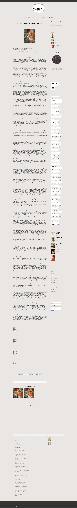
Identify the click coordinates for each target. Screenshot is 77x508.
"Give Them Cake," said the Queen (20, 482)
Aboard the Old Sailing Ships (19, 464)
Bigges (53, 114)
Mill (56, 183)
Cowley (53, 128)
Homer (53, 161)
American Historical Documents (55, 100)
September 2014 (54, 285)
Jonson (60, 166)
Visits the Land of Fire (58, 244)
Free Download (58, 144)
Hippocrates (57, 153)
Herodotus (58, 152)
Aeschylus (57, 96)
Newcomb (53, 188)
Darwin (53, 130)
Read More (58, 74)
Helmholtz (53, 152)
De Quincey (57, 130)
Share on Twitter (31, 374)
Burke (56, 117)
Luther (53, 177)
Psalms (55, 196)
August (29, 376)
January (58, 164)
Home (14, 0)
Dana (56, 128)
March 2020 (53, 276)
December (17, 443)
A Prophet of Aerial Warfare (19, 487)
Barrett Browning (54, 108)
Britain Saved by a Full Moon (19, 459)
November (17, 444)
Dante (59, 128)
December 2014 (53, 280)
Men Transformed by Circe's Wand (21, 484)
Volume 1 (57, 218)
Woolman (53, 224)
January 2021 (53, 269)
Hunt (55, 163)
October (53, 191)
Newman (57, 188)
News (60, 188)
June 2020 (52, 271)
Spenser (53, 208)
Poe (59, 194)
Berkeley (57, 111)
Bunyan (53, 117)
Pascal (59, 191)
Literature (53, 174)
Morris (60, 186)
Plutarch (55, 194)
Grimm (57, 147)
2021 (15, 439)
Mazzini (53, 183)
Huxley (58, 163)
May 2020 (52, 273)
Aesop (52, 98)
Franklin (53, 144)
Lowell (58, 175)
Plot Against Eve (17, 467)
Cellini (59, 122)
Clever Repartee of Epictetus (20, 480)
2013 (15, 497)
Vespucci (57, 216)
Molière (53, 185)
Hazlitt (56, 150)
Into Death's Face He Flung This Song (21, 475)
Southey (57, 207)
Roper (53, 199)
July (15, 495)
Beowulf (53, 111)
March (56, 180)
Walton (53, 219)
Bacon (56, 106)
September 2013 (54, 293)
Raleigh (53, 197)
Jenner (53, 166)
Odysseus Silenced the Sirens (57, 442)
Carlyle (56, 122)
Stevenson (53, 210)
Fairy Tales (53, 139)
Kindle (59, 169)
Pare (56, 191)
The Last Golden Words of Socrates (21, 486)
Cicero (53, 125)
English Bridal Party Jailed (19, 483)
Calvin (53, 122)
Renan (56, 197)
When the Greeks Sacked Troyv (20, 491)
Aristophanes (56, 103)
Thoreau (53, 216)
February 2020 (53, 278)
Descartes (57, 133)
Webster (53, 221)
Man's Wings (58, 249)
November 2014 (54, 282)
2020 (15, 440)
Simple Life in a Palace (18, 451)
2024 (15, 437)
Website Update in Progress (59, 233)
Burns (59, 117)
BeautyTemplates (20, 506)
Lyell (56, 177)
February (53, 141)
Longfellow (54, 175)
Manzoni (53, 180)
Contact (17, 0)
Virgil (60, 216)
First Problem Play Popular (59, 238)
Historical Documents (55, 155)
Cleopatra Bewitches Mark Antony (20, 454)
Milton (59, 183)
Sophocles (53, 207)
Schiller (58, 202)
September (17, 447)
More (57, 186)
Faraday (57, 139)
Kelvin (53, 169)
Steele (56, 208)
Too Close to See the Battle (19, 478)
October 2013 (53, 291)
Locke (57, 174)
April (52, 103)
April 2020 (53, 275)
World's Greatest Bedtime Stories (20, 490)
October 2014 (53, 284)
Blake (56, 114)
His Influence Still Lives (19, 494)
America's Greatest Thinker (19, 450)
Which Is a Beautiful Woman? (19, 463)
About (29, 17)
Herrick (53, 153)
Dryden (53, 136)
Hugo (58, 161)
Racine (59, 196)
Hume (52, 163)
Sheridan (56, 205)
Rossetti (56, 199)
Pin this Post (39, 374)
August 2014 (53, 287)
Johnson (56, 166)
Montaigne (57, 185)
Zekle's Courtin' (17, 479)
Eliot (56, 136)
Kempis (56, 169)
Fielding (57, 141)
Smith (60, 205)
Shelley (53, 205)
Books (38, 17)
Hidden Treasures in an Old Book (20, 466)
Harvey (53, 150)
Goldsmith (53, 147)
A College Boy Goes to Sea (19, 476)
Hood (56, 161)
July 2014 (52, 289)
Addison (53, 96)
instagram (53, 88)
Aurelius (53, 106)
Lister (56, 172)
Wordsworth (58, 224)
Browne (59, 114)
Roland (59, 197)
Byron (53, 119)
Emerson (59, 136)
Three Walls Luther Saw (19, 472)
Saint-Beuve (53, 202)
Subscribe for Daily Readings (47, 17)
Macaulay (59, 177)
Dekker (53, 133)
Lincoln (53, 172)
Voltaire (53, 218)
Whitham (57, 221)
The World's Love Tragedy (19, 455)
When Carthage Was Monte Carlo (28, 399)
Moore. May (53, 186)
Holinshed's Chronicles (55, 158)
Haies (60, 147)
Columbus (56, 125)
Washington (57, 219)
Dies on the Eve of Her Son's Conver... (17, 399)
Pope (52, 196)
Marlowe (60, 180)
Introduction (54, 164)
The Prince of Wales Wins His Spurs (21, 458)
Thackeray (53, 213)
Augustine (32, 376)
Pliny (52, 194)
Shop (21, 0)
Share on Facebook (21, 374)
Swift (57, 210)
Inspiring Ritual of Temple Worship (21, 474)
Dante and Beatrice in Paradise (59, 255)
